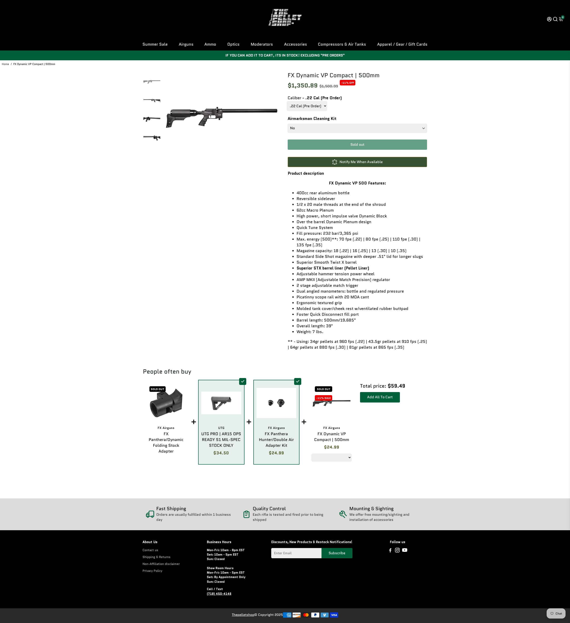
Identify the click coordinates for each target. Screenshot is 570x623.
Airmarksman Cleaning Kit (312, 118)
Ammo (210, 44)
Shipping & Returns (156, 557)
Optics (233, 44)
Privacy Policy (152, 571)
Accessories (295, 44)
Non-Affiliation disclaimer (161, 564)
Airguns (186, 44)
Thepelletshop (243, 614)
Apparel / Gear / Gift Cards (402, 44)
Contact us (150, 550)
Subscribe (337, 553)
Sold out (357, 144)
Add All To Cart (380, 397)
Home (5, 64)
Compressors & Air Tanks (342, 44)
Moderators (262, 44)
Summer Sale (155, 44)
